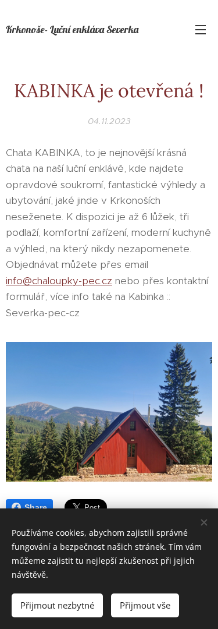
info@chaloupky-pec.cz (59, 280)
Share (35, 507)
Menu (200, 29)
